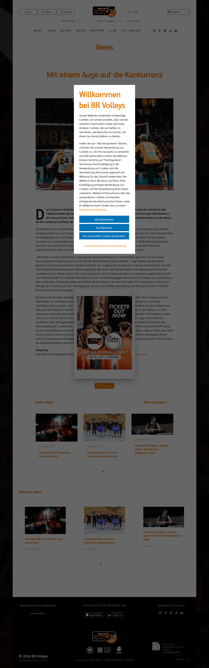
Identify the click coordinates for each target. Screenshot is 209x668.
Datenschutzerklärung (92, 209)
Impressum (90, 245)
